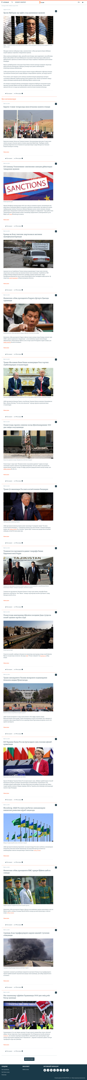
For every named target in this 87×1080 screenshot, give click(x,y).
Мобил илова (26, 1069)
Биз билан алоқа (6, 1072)
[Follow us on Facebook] (51, 1070)
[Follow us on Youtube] (45, 1070)
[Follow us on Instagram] (54, 1070)
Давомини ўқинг (29, 1059)
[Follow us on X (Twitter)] (61, 1070)
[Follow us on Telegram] (48, 1070)
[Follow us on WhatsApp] (57, 1070)
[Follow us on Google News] (64, 1070)
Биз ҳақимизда (5, 1069)
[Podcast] (67, 1070)
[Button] (8, 93)
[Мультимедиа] (83, 2)
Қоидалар (4, 1074)
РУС (79, 2)
